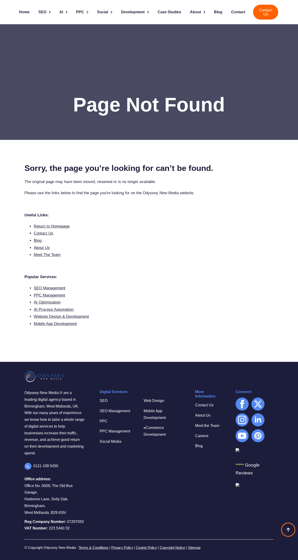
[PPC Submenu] (87, 12)
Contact (238, 12)
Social (102, 12)
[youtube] (242, 435)
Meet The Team (47, 254)
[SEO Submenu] (50, 12)
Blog (218, 12)
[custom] (257, 435)
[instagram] (242, 419)
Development (133, 12)
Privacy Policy (122, 548)
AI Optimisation (47, 302)
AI (61, 12)
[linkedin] (257, 419)
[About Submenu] (204, 12)
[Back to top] (288, 530)
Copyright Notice (172, 548)
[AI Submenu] (67, 12)
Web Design (154, 401)
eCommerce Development (155, 431)
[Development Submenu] (148, 12)
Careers (201, 436)
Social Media (110, 441)
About (195, 12)
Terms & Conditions (93, 548)
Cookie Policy (146, 548)
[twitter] (257, 404)
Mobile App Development (55, 323)
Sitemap (194, 548)
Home (24, 12)
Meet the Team (207, 426)
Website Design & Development (61, 316)
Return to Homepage (52, 226)
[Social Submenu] (111, 12)
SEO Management (49, 288)
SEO (42, 12)
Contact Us (43, 233)
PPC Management (49, 295)
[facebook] (242, 404)
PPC (80, 12)
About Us (42, 247)
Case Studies (169, 12)
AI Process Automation (54, 309)
